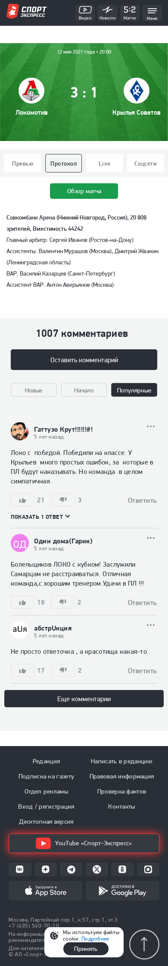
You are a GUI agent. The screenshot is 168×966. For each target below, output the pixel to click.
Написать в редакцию (121, 761)
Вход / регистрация (46, 806)
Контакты (121, 806)
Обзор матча (84, 191)
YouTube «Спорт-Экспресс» (93, 843)
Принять (85, 949)
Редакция (46, 761)
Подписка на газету (46, 776)
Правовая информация (122, 776)
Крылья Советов (136, 112)
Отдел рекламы (46, 791)
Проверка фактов (121, 791)
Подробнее (95, 938)
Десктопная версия (46, 821)
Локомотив (32, 112)
